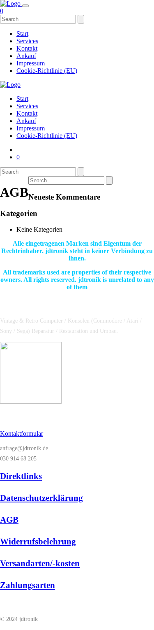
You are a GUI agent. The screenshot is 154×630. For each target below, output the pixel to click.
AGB (9, 520)
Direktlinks (21, 476)
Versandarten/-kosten (40, 563)
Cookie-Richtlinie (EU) (46, 70)
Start (22, 33)
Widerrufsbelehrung (38, 541)
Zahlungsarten (27, 585)
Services (27, 40)
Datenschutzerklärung (41, 498)
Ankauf (26, 55)
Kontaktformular (21, 433)
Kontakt (26, 48)
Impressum (30, 63)
